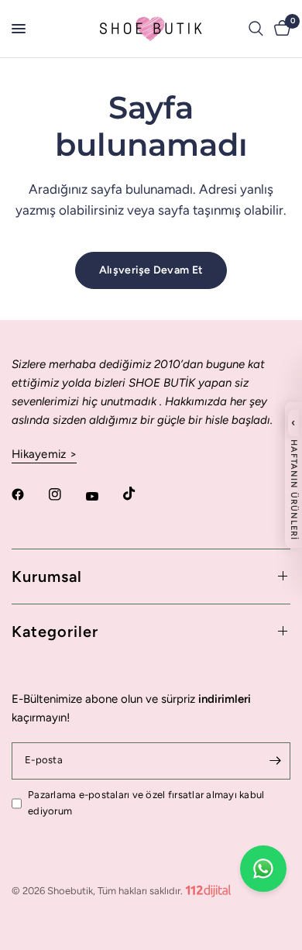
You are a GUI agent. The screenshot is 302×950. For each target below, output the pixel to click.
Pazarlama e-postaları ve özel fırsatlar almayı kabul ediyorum (146, 803)
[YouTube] (103, 497)
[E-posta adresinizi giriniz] (274, 761)
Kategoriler (55, 631)
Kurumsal (47, 576)
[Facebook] (29, 494)
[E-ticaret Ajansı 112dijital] (208, 887)
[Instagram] (66, 494)
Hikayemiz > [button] (44, 454)
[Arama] (256, 28)
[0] (279, 28)
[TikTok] (140, 494)
